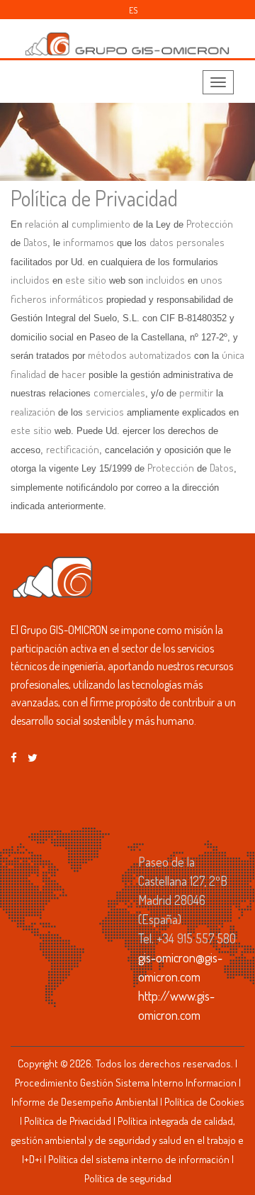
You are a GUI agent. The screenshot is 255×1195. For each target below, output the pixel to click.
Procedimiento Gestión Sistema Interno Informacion (126, 1082)
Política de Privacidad (67, 1121)
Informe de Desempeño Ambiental (84, 1101)
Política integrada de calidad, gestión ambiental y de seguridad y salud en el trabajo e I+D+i (127, 1140)
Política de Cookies (204, 1101)
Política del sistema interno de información (139, 1159)
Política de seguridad (127, 1178)
